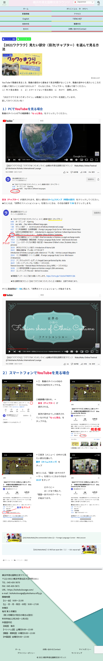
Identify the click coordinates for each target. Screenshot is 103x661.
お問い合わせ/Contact (52, 649)
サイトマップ (76, 653)
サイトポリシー (85, 649)
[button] (95, 454)
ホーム (17, 649)
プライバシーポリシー (26, 653)
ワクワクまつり (25, 39)
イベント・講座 (10, 39)
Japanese (81, 2)
